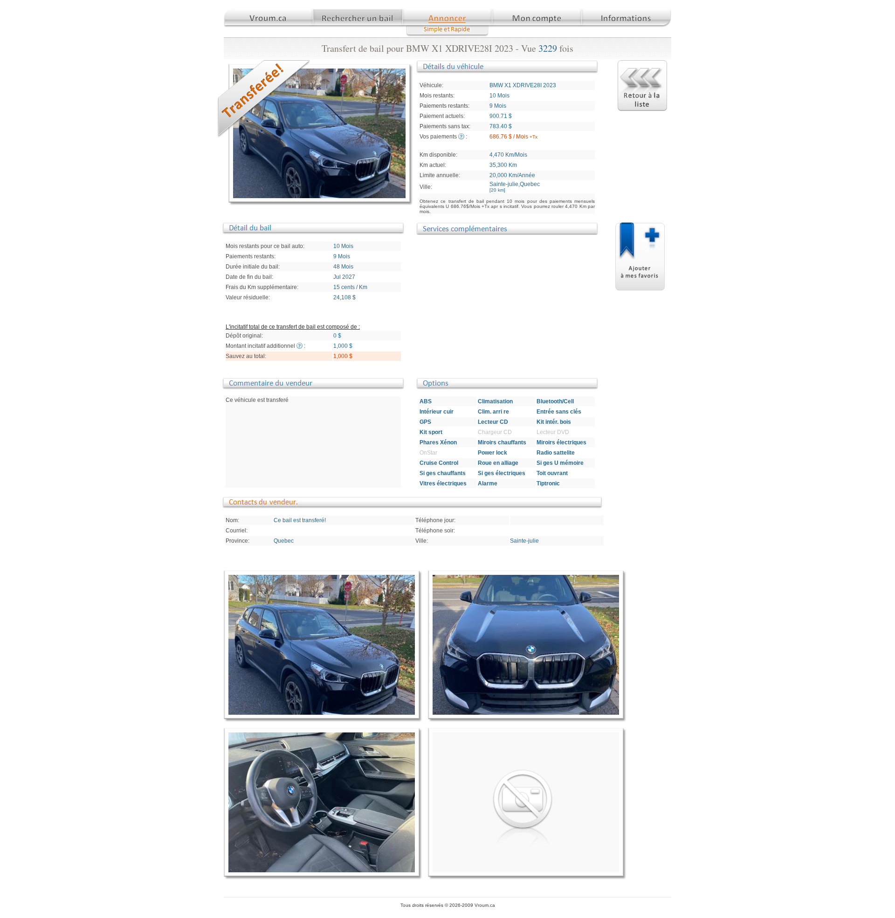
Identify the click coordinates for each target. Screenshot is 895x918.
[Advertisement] (516, 305)
